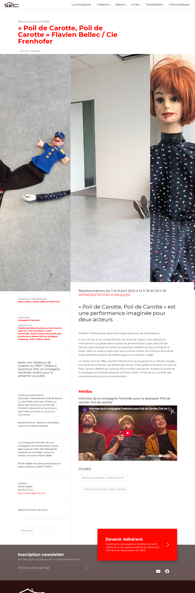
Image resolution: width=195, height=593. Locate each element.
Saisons (120, 4)
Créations (103, 4)
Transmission (154, 4)
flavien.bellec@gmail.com (31, 493)
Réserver (27, 530)
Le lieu (135, 4)
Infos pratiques (179, 4)
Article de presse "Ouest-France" (105, 489)
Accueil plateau (30, 51)
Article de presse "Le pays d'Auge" (103, 478)
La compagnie (81, 4)
